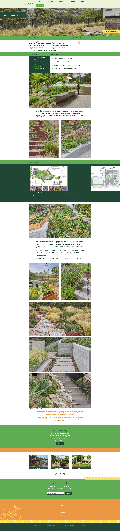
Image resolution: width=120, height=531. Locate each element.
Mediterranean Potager (60, 468)
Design (39, 1)
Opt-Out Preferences (69, 525)
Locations (63, 512)
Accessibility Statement (52, 525)
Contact (62, 515)
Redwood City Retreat (38, 468)
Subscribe (68, 493)
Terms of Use (84, 525)
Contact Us (60, 443)
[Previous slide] (26, 197)
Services (62, 509)
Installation (50, 1)
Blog (80, 515)
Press (80, 509)
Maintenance (62, 1)
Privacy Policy (36, 525)
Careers (83, 1)
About (62, 505)
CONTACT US (40, 5)
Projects (73, 1)
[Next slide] (94, 197)
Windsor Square (82, 468)
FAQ (80, 505)
